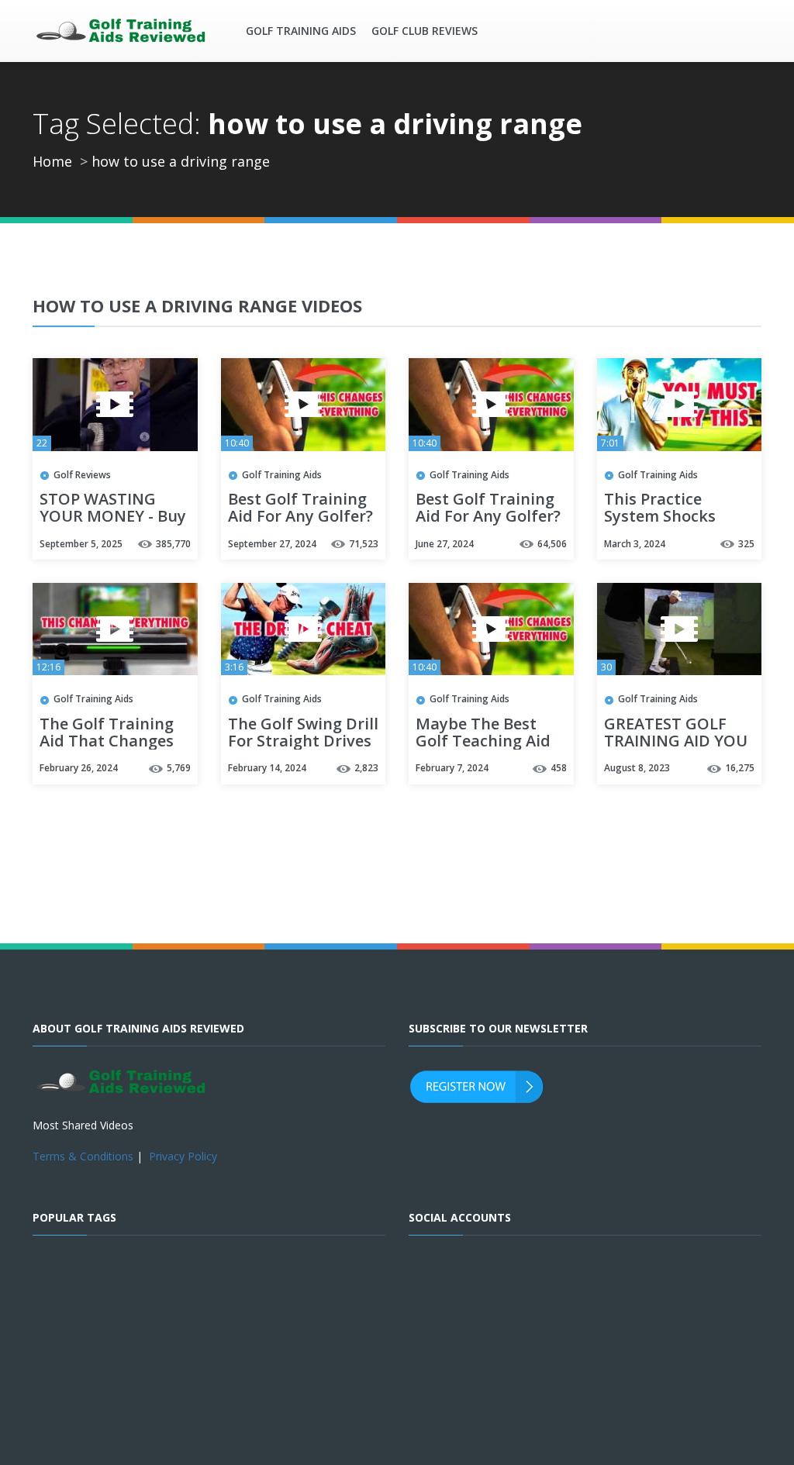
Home (52, 161)
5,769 (179, 767)
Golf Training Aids (301, 30)
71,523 (363, 543)
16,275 (739, 767)
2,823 (366, 767)
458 (559, 767)
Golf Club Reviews (424, 30)
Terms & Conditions (83, 1156)
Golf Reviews (82, 474)
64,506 (552, 543)
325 (746, 543)
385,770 (173, 543)
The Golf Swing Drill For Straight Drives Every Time (303, 741)
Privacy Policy (183, 1156)
